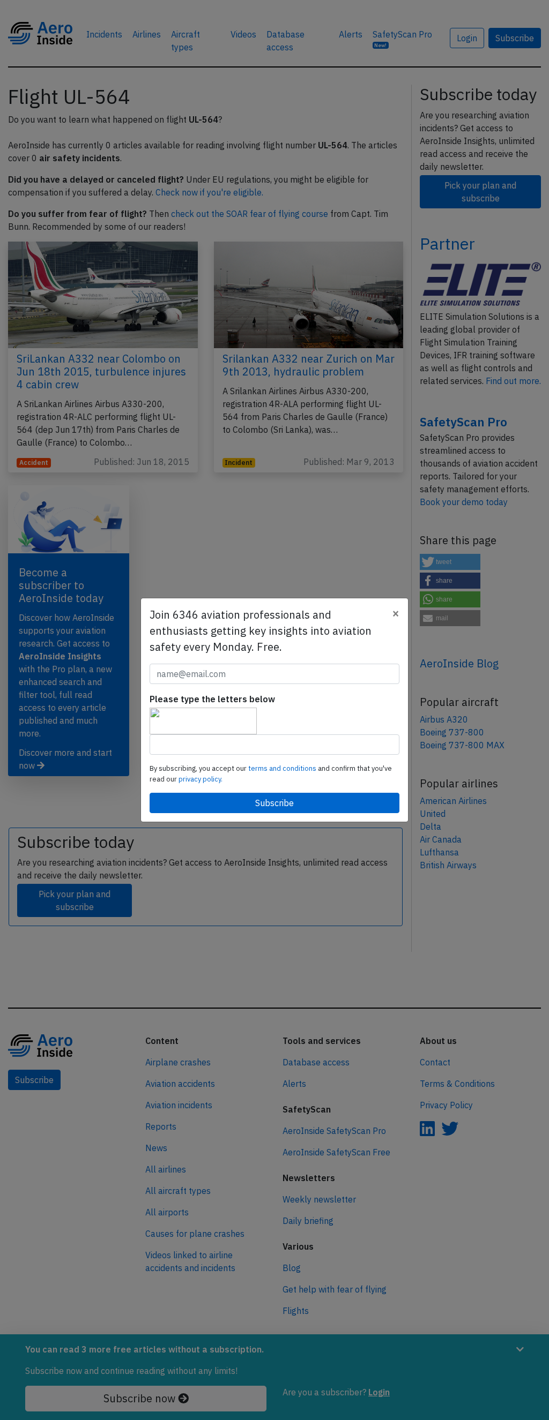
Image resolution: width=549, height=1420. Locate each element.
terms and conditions (283, 768)
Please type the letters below (212, 699)
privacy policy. (200, 779)
